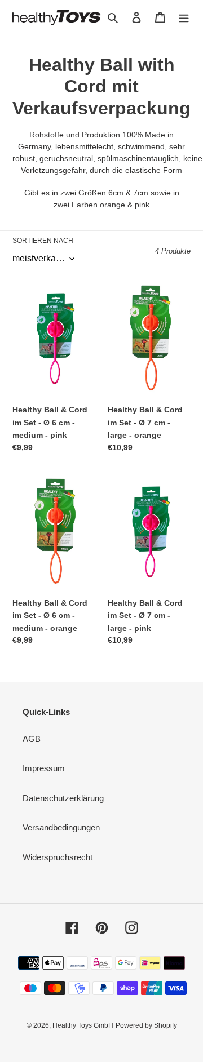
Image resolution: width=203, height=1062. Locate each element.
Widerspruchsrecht (57, 857)
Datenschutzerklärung (63, 798)
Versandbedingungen (61, 827)
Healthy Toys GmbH (82, 1025)
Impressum (44, 768)
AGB (32, 739)
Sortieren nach (42, 241)
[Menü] (184, 17)
